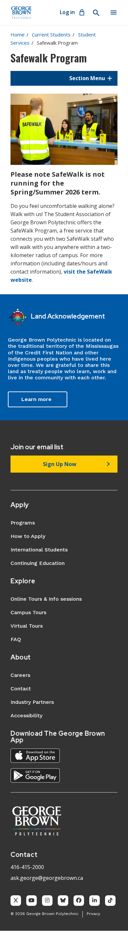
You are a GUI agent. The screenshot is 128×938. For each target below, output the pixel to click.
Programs (23, 523)
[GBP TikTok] (110, 900)
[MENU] (113, 12)
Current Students (51, 34)
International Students (39, 550)
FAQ (16, 639)
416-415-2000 (27, 867)
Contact (21, 688)
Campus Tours (28, 612)
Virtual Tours (27, 626)
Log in (67, 12)
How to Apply (28, 536)
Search (96, 13)
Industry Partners (32, 702)
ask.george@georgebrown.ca (47, 878)
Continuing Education (38, 563)
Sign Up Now (59, 464)
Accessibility (26, 715)
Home (18, 34)
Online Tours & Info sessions (46, 599)
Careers (20, 675)
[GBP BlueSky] (63, 900)
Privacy (93, 913)
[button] (64, 78)
